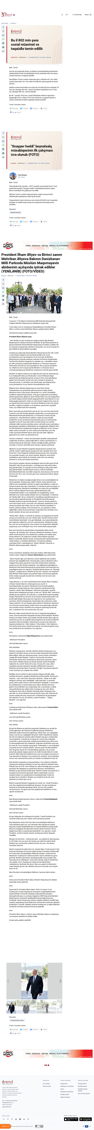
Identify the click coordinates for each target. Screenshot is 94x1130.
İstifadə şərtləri (82, 1083)
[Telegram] (20, 1119)
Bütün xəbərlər (21, 177)
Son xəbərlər (46, 1083)
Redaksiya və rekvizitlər (67, 1086)
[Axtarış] (62, 14)
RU (90, 1126)
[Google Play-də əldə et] (85, 1119)
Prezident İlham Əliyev (17, 1020)
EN (83, 1126)
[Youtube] (16, 1119)
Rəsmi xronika (47, 1086)
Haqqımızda (63, 1083)
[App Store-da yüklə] (71, 1119)
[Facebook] (8, 1119)
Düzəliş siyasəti (64, 1094)
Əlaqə (62, 1089)
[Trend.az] (8, 15)
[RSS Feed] (28, 1119)
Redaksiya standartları (66, 1091)
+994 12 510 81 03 (7, 1104)
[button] (3, 27)
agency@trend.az (6, 1106)
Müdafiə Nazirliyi (15, 212)
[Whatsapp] (4, 1119)
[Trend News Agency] (7, 1082)
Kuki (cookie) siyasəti (84, 1093)
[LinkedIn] (24, 1119)
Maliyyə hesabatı (65, 1097)
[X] (12, 1119)
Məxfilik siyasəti (82, 1086)
